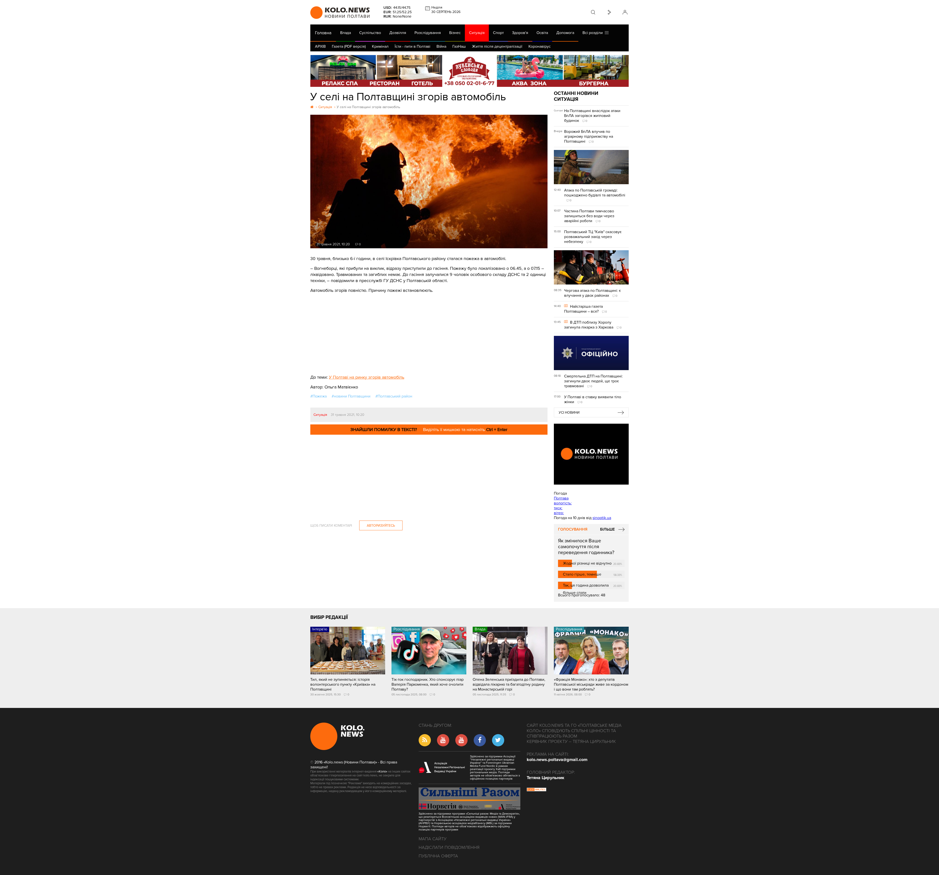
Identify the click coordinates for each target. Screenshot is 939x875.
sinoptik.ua (601, 517)
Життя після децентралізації (497, 46)
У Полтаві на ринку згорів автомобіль (366, 377)
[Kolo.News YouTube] (591, 454)
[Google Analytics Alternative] (536, 790)
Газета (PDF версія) (349, 46)
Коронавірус (539, 46)
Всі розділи (593, 32)
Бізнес (455, 32)
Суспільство (370, 32)
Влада (345, 32)
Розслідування (427, 32)
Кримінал (380, 46)
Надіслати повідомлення (449, 847)
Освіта (542, 32)
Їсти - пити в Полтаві (412, 46)
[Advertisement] (429, 330)
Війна (441, 46)
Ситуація (477, 32)
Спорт (498, 32)
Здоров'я (520, 32)
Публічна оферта (438, 856)
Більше (607, 529)
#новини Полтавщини (351, 396)
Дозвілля (397, 32)
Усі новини (569, 412)
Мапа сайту (433, 838)
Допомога (565, 32)
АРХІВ (320, 46)
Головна (323, 32)
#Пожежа (318, 396)
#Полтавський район (393, 396)
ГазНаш (459, 46)
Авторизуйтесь (381, 525)
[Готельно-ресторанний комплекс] (469, 71)
